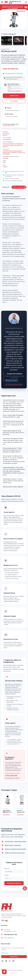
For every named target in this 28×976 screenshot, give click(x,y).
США (4, 162)
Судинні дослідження (16, 145)
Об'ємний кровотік (8, 151)
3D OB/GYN (13, 152)
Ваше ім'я (7, 868)
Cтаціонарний (7, 139)
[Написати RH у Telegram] (9, 3)
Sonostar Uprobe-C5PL (21, 811)
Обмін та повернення (19, 187)
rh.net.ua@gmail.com (9, 937)
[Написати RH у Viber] (11, 3)
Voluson (5, 166)
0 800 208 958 (11, 776)
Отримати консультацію (15, 384)
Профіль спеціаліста (12, 380)
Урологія (5, 146)
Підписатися (14, 956)
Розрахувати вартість (14, 883)
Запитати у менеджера (8, 125)
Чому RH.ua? (5, 187)
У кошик (15, 101)
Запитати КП (14, 95)
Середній (5, 158)
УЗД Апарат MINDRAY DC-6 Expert (7, 812)
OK (26, 7)
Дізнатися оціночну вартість (14, 91)
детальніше (15, 8)
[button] (13, 27)
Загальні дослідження (9, 143)
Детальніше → (6, 814)
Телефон (6, 875)
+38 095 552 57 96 (10, 934)
